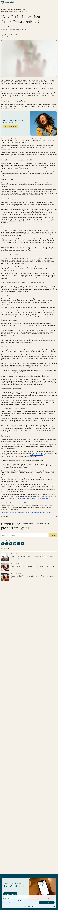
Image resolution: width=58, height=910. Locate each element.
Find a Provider (9, 126)
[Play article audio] (3, 36)
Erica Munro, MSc (21, 29)
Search (53, 535)
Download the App (9, 894)
